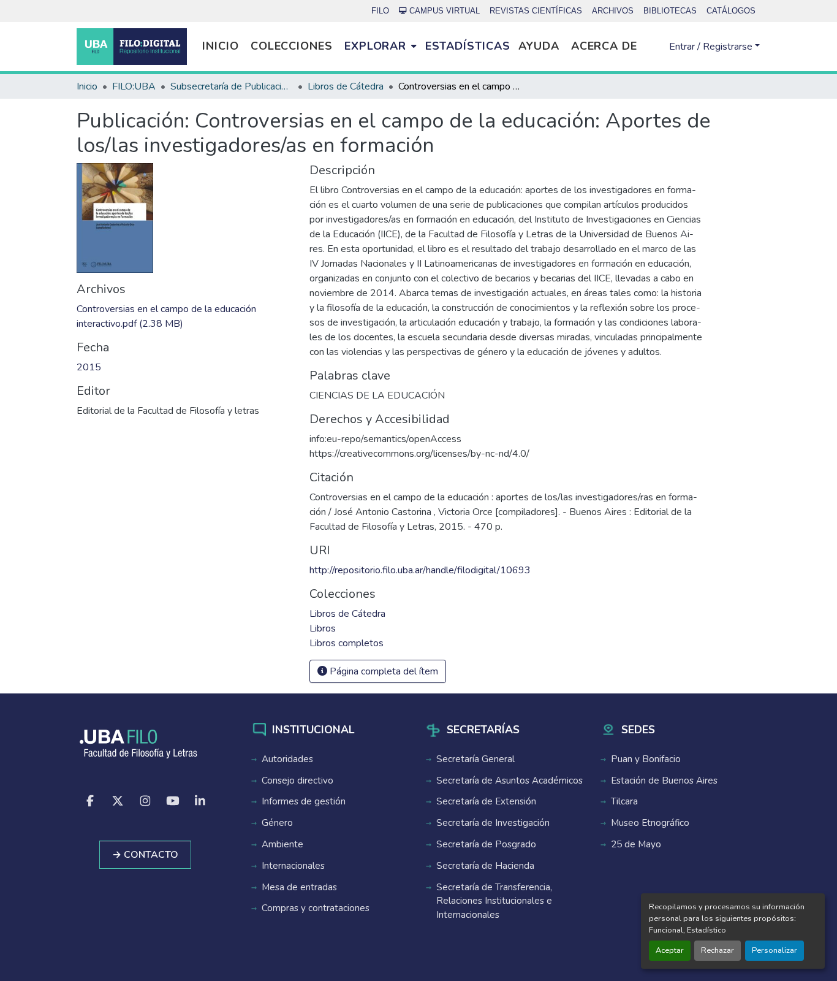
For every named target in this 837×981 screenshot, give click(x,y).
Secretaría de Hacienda (485, 866)
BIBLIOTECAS (670, 10)
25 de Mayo (636, 844)
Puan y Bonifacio (646, 759)
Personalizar (774, 950)
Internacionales (293, 866)
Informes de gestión (304, 801)
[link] (186, 316)
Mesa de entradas (299, 887)
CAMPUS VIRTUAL (444, 10)
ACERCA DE (604, 46)
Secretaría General (475, 759)
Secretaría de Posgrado (486, 844)
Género (277, 823)
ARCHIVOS (613, 10)
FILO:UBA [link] (134, 86)
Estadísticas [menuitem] (467, 46)
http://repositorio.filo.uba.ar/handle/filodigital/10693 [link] (420, 570)
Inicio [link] (87, 86)
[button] (132, 46)
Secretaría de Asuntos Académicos (509, 780)
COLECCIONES (292, 46)
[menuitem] (380, 46)
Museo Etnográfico (650, 823)
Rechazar (717, 950)
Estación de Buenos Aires (664, 780)
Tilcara (624, 801)
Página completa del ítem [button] (382, 671)
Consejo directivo (297, 780)
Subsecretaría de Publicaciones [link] (231, 86)
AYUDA (538, 46)
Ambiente (282, 844)
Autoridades (287, 759)
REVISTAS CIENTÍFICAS (536, 10)
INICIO (220, 46)
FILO (380, 10)
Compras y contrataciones (315, 908)
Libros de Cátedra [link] (346, 86)
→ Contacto (145, 854)
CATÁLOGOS (731, 10)
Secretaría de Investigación (493, 823)
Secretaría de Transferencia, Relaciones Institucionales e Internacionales (494, 901)
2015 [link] (89, 367)
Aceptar (670, 950)
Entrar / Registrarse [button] (712, 46)
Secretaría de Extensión (486, 801)
